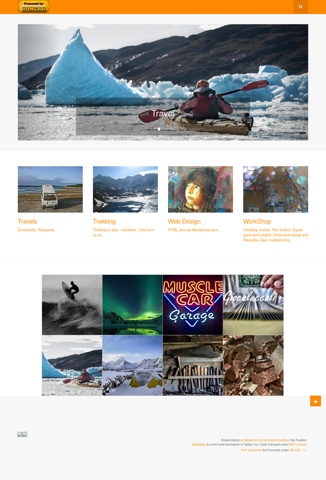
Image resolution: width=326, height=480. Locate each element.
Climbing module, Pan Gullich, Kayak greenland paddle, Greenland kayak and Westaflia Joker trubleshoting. (275, 234)
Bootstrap (199, 444)
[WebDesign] (200, 189)
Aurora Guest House (132, 290)
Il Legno (193, 348)
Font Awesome (251, 450)
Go (132, 368)
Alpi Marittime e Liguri (132, 351)
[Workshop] (275, 189)
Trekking (104, 220)
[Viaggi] (50, 189)
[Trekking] (125, 189)
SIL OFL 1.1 (298, 450)
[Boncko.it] (34, 6)
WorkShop (257, 220)
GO (72, 302)
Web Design (184, 220)
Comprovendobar (193, 304)
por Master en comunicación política (264, 440)
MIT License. (298, 444)
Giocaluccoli (253, 288)
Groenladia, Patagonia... (37, 229)
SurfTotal (72, 288)
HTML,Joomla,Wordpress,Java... (194, 229)
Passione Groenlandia (72, 351)
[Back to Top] (315, 401)
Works (152, 301)
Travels (27, 220)
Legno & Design (253, 348)
